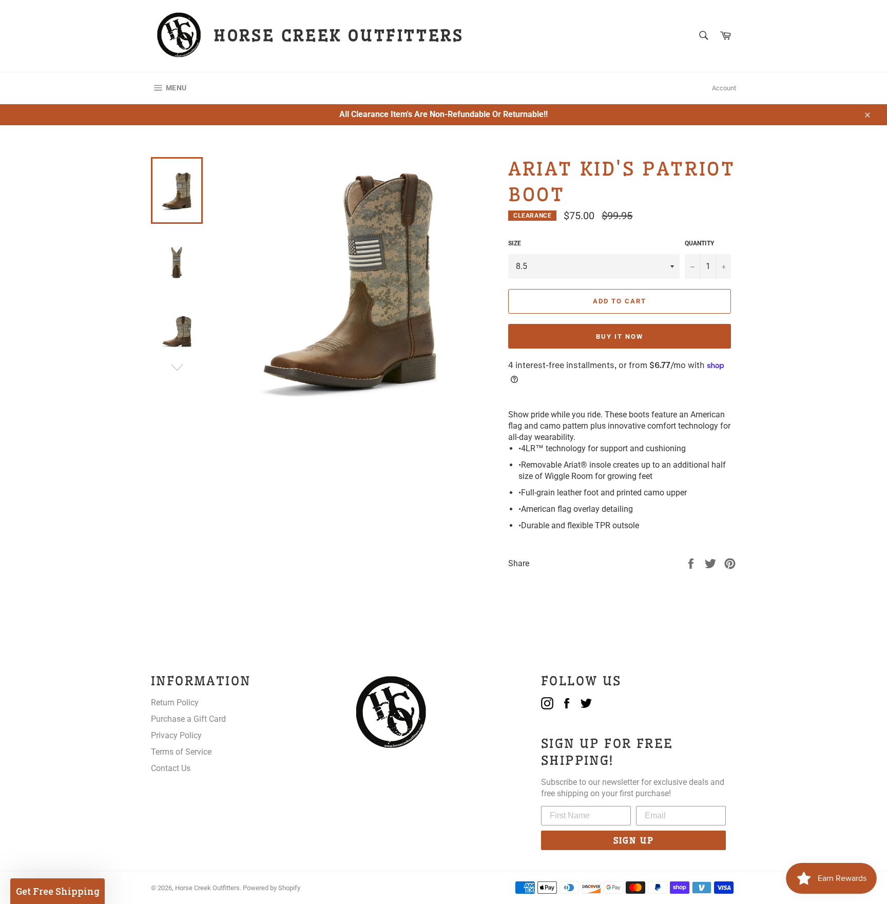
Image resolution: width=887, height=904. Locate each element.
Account (724, 88)
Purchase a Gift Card (188, 719)
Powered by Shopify (271, 888)
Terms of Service (181, 752)
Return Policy (175, 702)
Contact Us (170, 768)
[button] (57, 891)
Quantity (699, 243)
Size (514, 243)
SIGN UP (633, 840)
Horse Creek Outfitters (207, 888)
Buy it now (619, 336)
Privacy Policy (176, 735)
